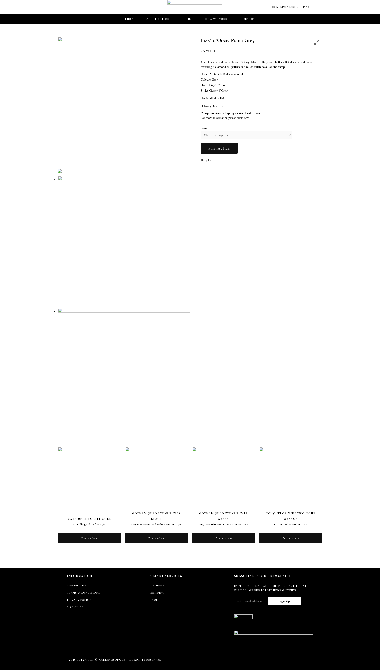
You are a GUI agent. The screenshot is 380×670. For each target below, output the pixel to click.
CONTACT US (76, 585)
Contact (248, 18)
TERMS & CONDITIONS (83, 592)
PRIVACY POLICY (79, 599)
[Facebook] (79, 648)
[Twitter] (70, 648)
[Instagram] (89, 648)
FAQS (154, 599)
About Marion (157, 18)
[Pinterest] (98, 648)
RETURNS (157, 585)
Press (187, 18)
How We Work (216, 18)
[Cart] (315, 8)
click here (243, 118)
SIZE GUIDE (75, 607)
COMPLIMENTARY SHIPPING (291, 7)
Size (205, 128)
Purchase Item (219, 148)
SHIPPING (157, 592)
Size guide (206, 160)
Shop (129, 18)
